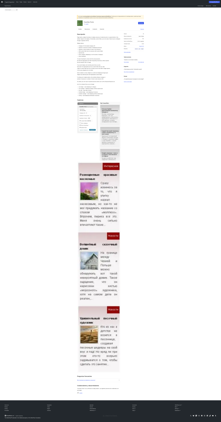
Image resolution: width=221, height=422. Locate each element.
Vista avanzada (127, 52)
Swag (133, 410)
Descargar (141, 23)
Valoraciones (87, 29)
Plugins (48, 408)
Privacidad (7, 410)
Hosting (6, 408)
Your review (126, 62)
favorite (136, 48)
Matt (176, 406)
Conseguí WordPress (214, 1)
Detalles (80, 29)
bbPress (177, 408)
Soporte (142, 29)
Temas (48, 406)
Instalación (95, 29)
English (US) (141, 46)
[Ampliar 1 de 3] (96, 103)
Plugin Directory (8, 5)
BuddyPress (178, 410)
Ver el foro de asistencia (129, 71)
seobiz (87, 24)
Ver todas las (141, 62)
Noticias (6, 406)
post (139, 48)
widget (142, 48)
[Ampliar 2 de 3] (119, 103)
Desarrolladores (93, 408)
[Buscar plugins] (17, 10)
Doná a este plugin (128, 81)
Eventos (133, 406)
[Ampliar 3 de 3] (119, 163)
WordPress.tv (93, 410)
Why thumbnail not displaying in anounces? (86, 380)
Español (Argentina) (19, 415)
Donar (134, 408)
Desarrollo (102, 29)
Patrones (49, 410)
